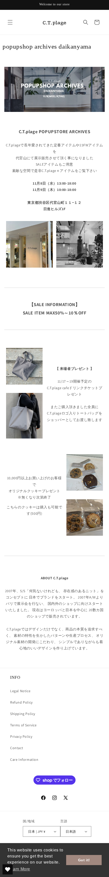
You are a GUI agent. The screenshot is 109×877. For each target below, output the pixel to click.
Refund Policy (21, 702)
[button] (10, 22)
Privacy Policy (21, 736)
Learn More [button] (19, 869)
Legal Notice (20, 691)
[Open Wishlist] (8, 869)
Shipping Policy (22, 713)
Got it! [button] (84, 860)
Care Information (24, 759)
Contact (16, 748)
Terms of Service (23, 725)
